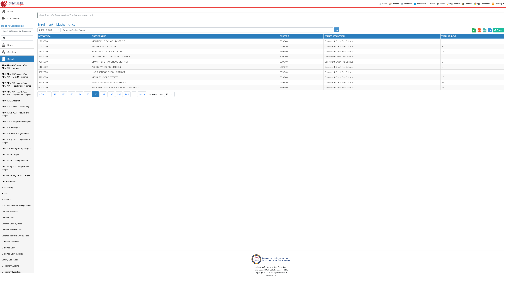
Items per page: (156, 94)
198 (111, 94)
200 (127, 94)
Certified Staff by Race (12, 224)
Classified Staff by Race (12, 254)
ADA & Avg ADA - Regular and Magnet (15, 114)
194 (79, 94)
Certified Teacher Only (11, 230)
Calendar (395, 4)
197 (103, 94)
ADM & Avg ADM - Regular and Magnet (16, 141)
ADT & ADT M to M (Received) (15, 161)
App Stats (468, 4)
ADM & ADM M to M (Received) (15, 133)
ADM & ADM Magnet (11, 128)
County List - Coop (10, 260)
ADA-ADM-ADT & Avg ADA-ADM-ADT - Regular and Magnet (16, 84)
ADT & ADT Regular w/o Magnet (16, 175)
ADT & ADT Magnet (10, 154)
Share (499, 30)
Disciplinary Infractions (11, 272)
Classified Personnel (10, 242)
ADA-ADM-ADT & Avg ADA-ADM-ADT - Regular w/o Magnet (16, 93)
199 (119, 94)
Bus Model (6, 199)
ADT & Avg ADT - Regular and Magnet (15, 168)
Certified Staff (8, 218)
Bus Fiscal (6, 193)
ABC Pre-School (9, 181)
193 (72, 94)
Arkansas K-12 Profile (426, 4)
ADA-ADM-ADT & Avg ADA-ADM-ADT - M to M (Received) (15, 75)
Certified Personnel (10, 211)
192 (64, 94)
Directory (499, 4)
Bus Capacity (7, 187)
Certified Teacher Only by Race (15, 236)
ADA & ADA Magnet (11, 101)
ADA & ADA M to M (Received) (15, 107)
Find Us (443, 4)
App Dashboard (483, 4)
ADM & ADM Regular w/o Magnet (16, 148)
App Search (455, 4)
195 (87, 94)
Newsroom (408, 4)
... (49, 94)
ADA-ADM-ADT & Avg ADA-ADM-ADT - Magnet (15, 66)
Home (384, 4)
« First (42, 94)
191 (56, 94)
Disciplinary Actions (10, 266)
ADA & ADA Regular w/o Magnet (16, 121)
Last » (142, 94)
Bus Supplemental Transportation (16, 206)
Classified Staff (8, 248)
